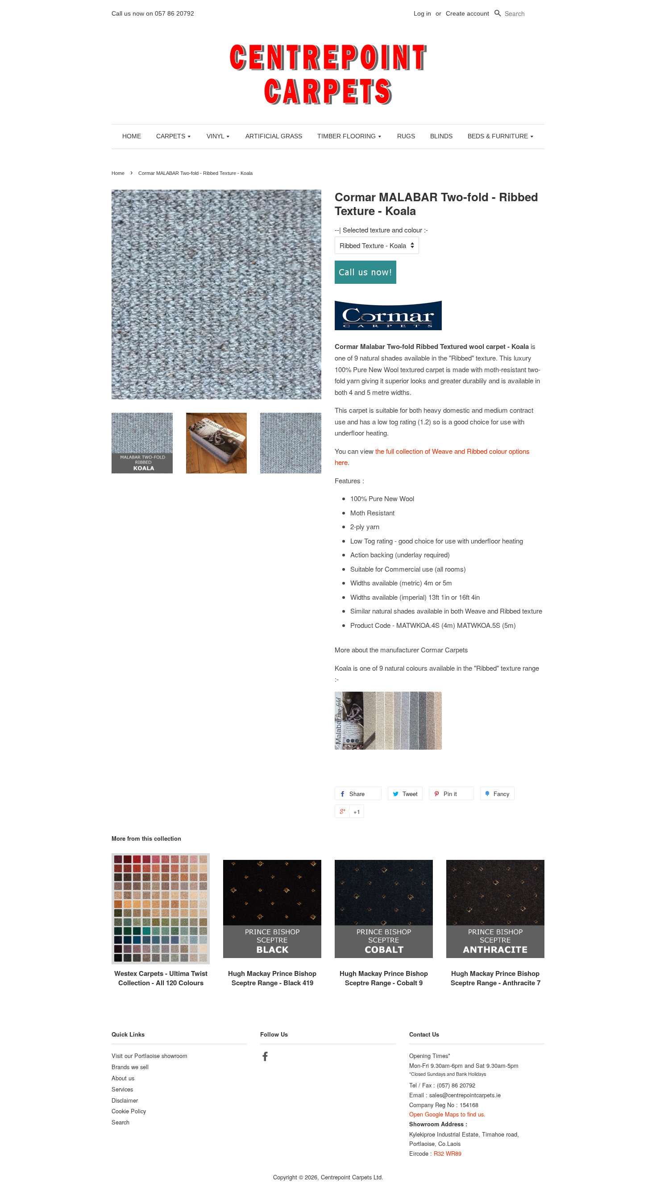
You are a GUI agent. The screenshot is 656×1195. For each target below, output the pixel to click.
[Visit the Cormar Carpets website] (388, 327)
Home (118, 173)
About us (123, 1078)
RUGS (406, 136)
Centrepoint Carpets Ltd (351, 1177)
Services (122, 1089)
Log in (422, 13)
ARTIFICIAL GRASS (273, 136)
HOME (131, 136)
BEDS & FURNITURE (499, 136)
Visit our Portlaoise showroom (149, 1055)
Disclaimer (125, 1100)
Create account (467, 13)
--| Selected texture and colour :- (381, 229)
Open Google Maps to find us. (447, 1114)
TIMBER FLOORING (347, 136)
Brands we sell (130, 1066)
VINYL (216, 136)
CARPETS (171, 136)
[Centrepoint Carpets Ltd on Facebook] (265, 1058)
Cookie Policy (129, 1111)
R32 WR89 (447, 1153)
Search (120, 1122)
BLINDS (441, 136)
